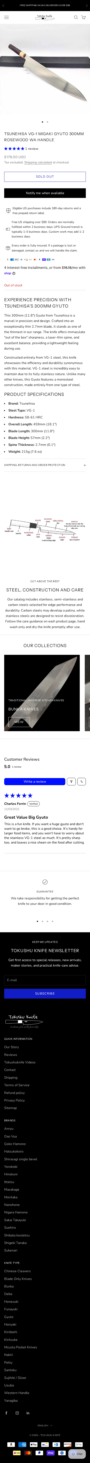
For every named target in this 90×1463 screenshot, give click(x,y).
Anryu (8, 1128)
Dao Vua (10, 1136)
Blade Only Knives (18, 1279)
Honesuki (11, 1301)
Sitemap (10, 1108)
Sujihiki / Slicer (15, 1378)
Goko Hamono (15, 1144)
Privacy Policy (14, 1100)
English (43, 1425)
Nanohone (12, 1205)
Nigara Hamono (16, 1212)
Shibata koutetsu (17, 1235)
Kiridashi (10, 1332)
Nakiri (8, 1355)
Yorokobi (10, 1166)
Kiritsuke (11, 1339)
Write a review (35, 781)
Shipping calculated (38, 162)
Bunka (9, 1286)
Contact (10, 1070)
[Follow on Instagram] (17, 1413)
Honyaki (10, 1324)
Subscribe (45, 993)
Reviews (10, 1055)
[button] (14, 148)
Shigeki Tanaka (15, 1243)
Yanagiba (11, 1400)
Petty (8, 1362)
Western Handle (16, 1393)
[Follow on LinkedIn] (28, 1413)
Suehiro (10, 1227)
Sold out (45, 176)
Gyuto (8, 1317)
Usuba (9, 1385)
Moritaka (10, 1197)
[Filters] (71, 781)
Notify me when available (45, 193)
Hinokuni (11, 1174)
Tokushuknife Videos (20, 1062)
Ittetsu (9, 1182)
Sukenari (10, 1250)
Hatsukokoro (13, 1151)
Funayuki (11, 1309)
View (19, 722)
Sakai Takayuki (15, 1220)
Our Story (11, 1047)
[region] (45, 896)
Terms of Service (17, 1085)
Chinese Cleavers (17, 1271)
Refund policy (14, 1093)
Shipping (10, 1077)
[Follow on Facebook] (6, 1413)
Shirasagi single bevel (20, 1159)
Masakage (11, 1189)
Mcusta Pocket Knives (20, 1347)
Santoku (10, 1370)
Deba (8, 1294)
